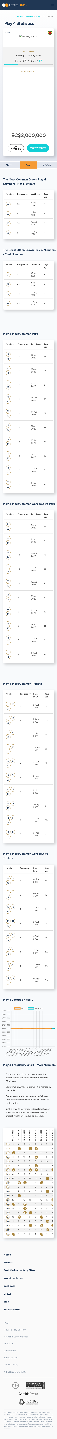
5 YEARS (47, 165)
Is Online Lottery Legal (16, 1336)
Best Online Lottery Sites (19, 1270)
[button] (53, 5)
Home (20, 16)
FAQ (6, 1322)
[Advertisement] (28, 102)
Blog (6, 1301)
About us (8, 1343)
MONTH (10, 165)
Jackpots (9, 1285)
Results (29, 16)
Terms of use (11, 1357)
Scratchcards (12, 1309)
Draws (7, 1293)
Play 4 (39, 16)
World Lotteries (13, 1278)
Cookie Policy (11, 1364)
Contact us (10, 1350)
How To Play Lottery (15, 1329)
